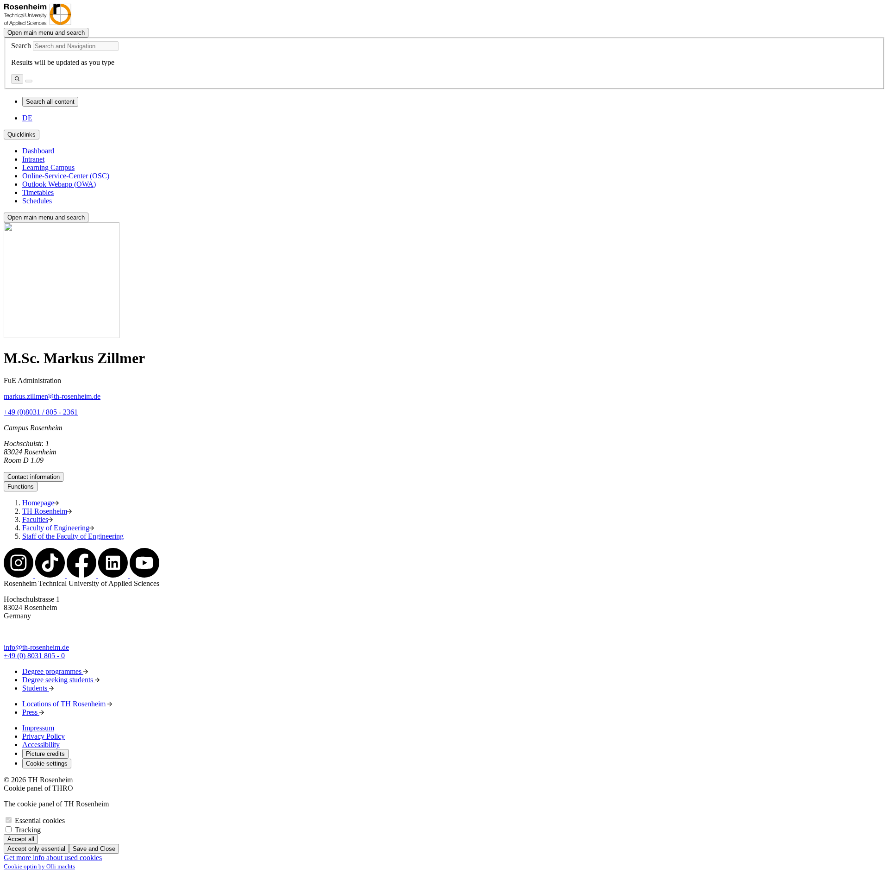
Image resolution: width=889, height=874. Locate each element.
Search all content (50, 101)
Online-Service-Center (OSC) (65, 176)
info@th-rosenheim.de (36, 647)
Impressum (38, 728)
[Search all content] (17, 79)
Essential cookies (40, 820)
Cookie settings (47, 763)
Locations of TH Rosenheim (64, 704)
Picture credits (45, 753)
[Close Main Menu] (28, 81)
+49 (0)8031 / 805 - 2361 (41, 412)
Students (35, 688)
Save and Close (94, 848)
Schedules (37, 201)
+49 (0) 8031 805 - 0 (34, 656)
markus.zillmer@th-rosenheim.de (52, 396)
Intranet (33, 159)
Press (30, 712)
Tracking (28, 830)
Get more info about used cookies (53, 857)
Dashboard (38, 151)
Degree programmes (52, 671)
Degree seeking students (58, 680)
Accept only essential (36, 848)
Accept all (20, 839)
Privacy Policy (43, 736)
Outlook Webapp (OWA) (59, 184)
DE (27, 118)
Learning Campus (48, 167)
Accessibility (41, 744)
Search (21, 46)
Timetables (38, 192)
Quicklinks (21, 134)
